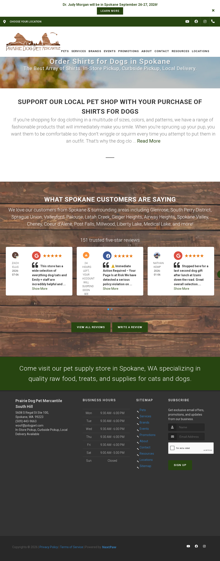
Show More (39, 288)
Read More (148, 141)
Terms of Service (71, 547)
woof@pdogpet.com (29, 425)
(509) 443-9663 (26, 421)
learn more (110, 10)
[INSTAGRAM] (205, 22)
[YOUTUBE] (187, 22)
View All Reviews (91, 327)
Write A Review (130, 327)
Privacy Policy (49, 547)
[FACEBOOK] (196, 22)
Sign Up (180, 465)
